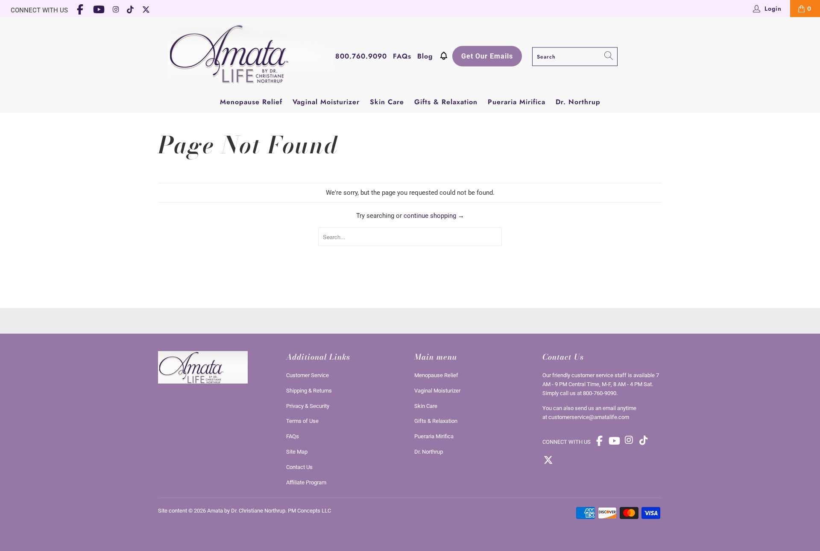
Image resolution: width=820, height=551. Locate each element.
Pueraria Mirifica (516, 102)
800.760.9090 (361, 56)
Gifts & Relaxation (445, 102)
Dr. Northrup (578, 102)
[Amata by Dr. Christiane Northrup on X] (146, 10)
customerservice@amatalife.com (588, 417)
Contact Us (299, 467)
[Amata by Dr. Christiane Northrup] (250, 54)
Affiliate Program (306, 482)
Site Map (297, 451)
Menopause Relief (251, 102)
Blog (425, 56)
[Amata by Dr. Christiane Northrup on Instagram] (115, 10)
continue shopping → (434, 216)
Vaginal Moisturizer (326, 102)
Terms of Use (302, 421)
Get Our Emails (487, 56)
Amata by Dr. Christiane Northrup (246, 510)
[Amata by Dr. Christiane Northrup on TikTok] (131, 10)
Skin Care (387, 102)
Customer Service (307, 375)
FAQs (402, 56)
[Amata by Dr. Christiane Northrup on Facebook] (80, 10)
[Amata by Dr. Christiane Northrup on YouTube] (99, 10)
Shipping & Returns (309, 390)
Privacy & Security (307, 406)
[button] (443, 57)
